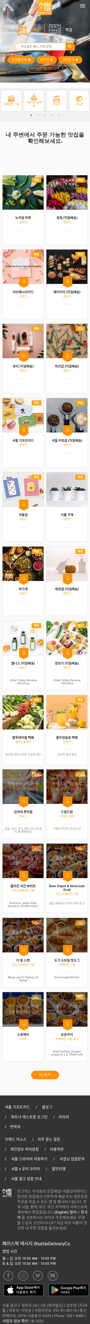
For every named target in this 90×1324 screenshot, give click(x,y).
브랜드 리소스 (16, 1139)
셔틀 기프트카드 (17, 1107)
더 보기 (45, 1075)
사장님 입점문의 (72, 1159)
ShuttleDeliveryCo (52, 1244)
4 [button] (52, 115)
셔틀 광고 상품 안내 (26, 1179)
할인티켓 (59, 1169)
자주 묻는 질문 (49, 1139)
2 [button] (38, 115)
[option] (11, 101)
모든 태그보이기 (47, 69)
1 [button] (31, 115)
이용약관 (57, 1149)
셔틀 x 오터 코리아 (25, 1169)
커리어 (64, 1117)
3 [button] (45, 115)
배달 (36, 30)
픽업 (68, 30)
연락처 (15, 1127)
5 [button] (59, 115)
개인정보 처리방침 (24, 1149)
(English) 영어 (65, 1212)
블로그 (47, 1107)
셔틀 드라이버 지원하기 (29, 1159)
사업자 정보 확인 (15, 1321)
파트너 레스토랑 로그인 (29, 1117)
